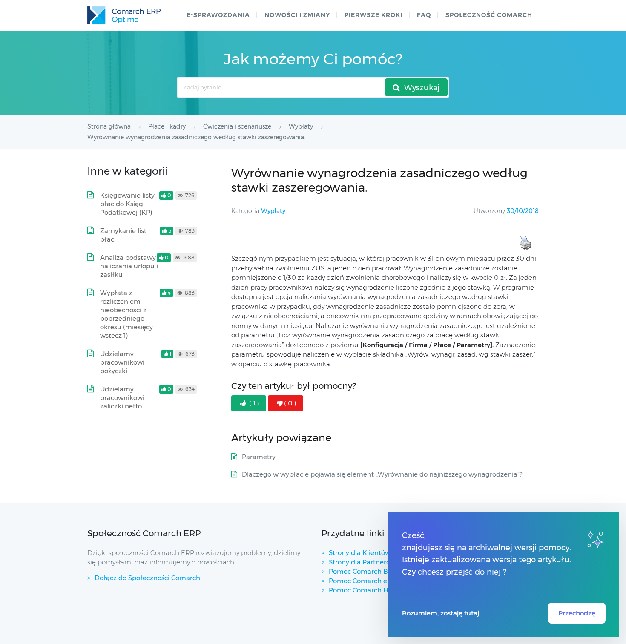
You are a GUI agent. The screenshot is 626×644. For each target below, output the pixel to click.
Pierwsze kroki (373, 15)
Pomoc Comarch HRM (364, 590)
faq (424, 15)
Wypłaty (273, 211)
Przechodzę (576, 613)
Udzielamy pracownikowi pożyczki (122, 362)
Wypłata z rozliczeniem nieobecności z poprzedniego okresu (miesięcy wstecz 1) (126, 314)
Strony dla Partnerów (362, 562)
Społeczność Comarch (488, 15)
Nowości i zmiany (297, 15)
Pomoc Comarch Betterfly (370, 571)
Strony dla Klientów (360, 553)
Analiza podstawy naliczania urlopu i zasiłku (129, 266)
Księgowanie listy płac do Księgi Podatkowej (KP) (127, 203)
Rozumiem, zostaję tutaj (440, 613)
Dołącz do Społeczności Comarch (147, 578)
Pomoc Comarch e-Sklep (368, 581)
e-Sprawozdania (218, 15)
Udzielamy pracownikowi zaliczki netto (122, 397)
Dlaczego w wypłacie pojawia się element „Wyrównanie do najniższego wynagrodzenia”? (382, 474)
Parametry (259, 457)
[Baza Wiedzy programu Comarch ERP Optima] (124, 15)
